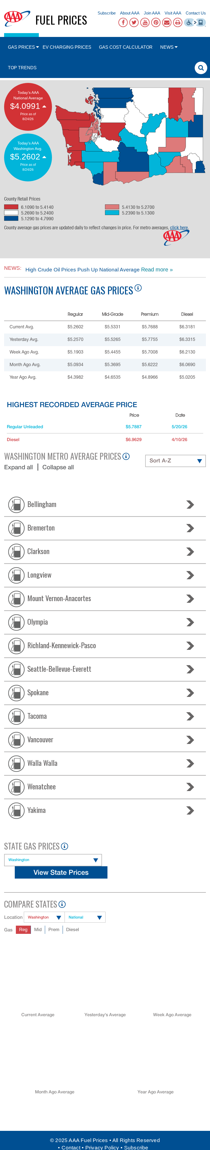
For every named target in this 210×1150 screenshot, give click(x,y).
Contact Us (196, 13)
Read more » (157, 270)
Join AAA (152, 13)
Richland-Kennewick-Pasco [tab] (61, 644)
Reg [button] (23, 929)
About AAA (129, 13)
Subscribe (107, 13)
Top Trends (22, 67)
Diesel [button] (72, 929)
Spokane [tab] (38, 691)
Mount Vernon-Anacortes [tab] (59, 597)
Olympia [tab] (37, 621)
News (167, 47)
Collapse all (58, 467)
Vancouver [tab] (40, 739)
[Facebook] (123, 22)
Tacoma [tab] (37, 715)
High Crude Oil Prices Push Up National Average (82, 270)
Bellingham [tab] (41, 503)
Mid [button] (38, 929)
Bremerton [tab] (41, 527)
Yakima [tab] (36, 809)
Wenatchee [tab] (41, 786)
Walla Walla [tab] (42, 762)
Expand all (18, 467)
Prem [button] (53, 929)
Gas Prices (21, 47)
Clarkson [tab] (38, 550)
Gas (8, 929)
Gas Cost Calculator (126, 47)
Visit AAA (173, 13)
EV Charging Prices (67, 47)
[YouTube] (145, 22)
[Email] (167, 22)
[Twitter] (134, 22)
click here (179, 227)
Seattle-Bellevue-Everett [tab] (59, 668)
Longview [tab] (39, 574)
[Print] (178, 22)
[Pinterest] (156, 22)
